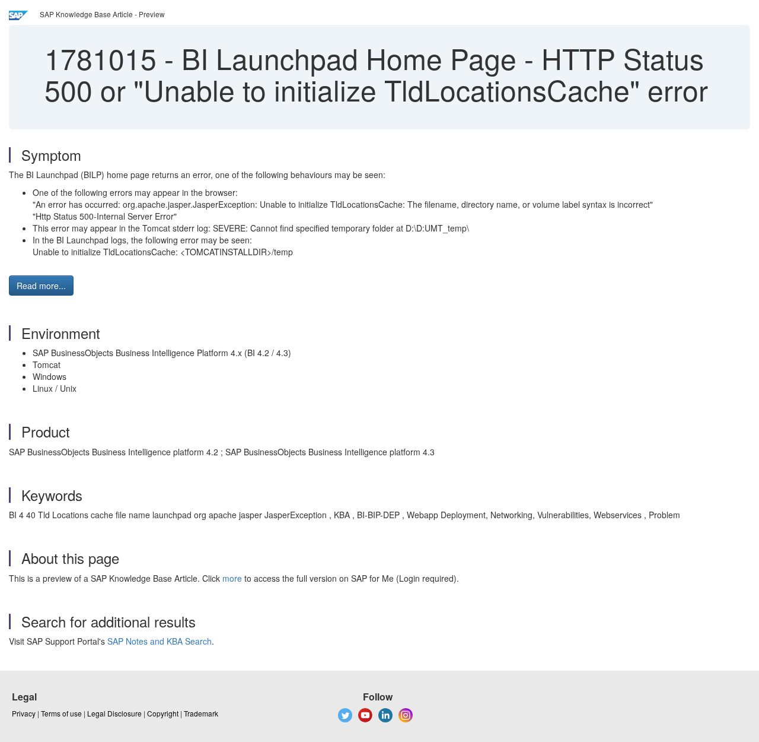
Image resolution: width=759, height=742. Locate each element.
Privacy (24, 713)
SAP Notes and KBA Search (159, 641)
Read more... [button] (41, 285)
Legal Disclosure (114, 713)
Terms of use (61, 713)
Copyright (162, 713)
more (232, 578)
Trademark (201, 713)
